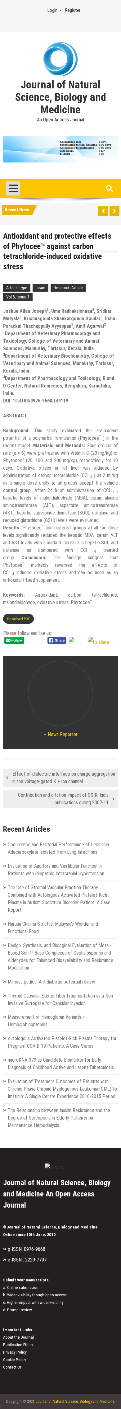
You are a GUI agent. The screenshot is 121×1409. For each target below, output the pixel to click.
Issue (40, 287)
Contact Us (12, 1367)
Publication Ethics (18, 1344)
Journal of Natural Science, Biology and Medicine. (75, 1401)
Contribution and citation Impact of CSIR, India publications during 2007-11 (63, 798)
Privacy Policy (15, 1352)
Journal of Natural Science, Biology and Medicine (60, 97)
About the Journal (18, 1337)
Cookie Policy (14, 1359)
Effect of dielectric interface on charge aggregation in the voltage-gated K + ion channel (63, 777)
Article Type (16, 287)
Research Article (68, 287)
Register (72, 10)
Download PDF (18, 619)
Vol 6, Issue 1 (17, 296)
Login (52, 10)
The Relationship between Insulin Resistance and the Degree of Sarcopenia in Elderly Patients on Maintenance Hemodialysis (59, 1117)
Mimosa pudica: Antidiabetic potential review (51, 982)
